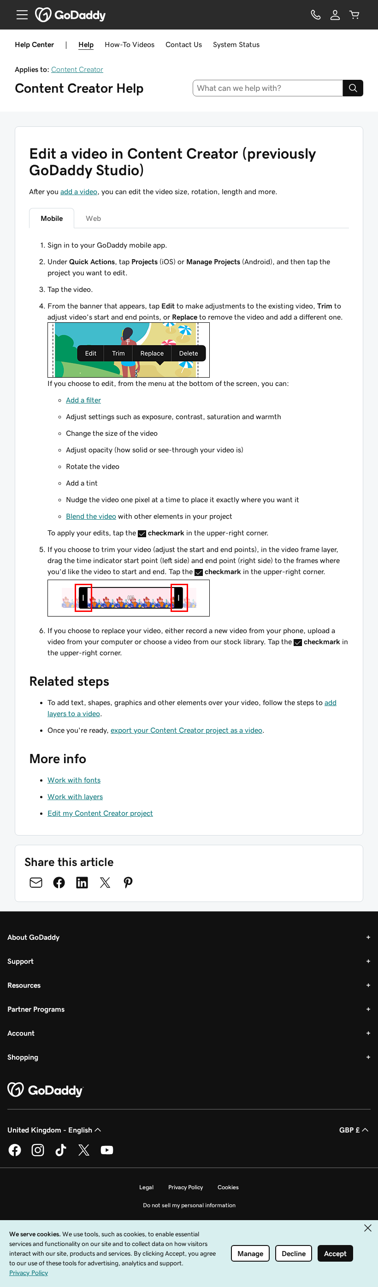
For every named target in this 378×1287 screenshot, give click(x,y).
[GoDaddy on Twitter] (84, 1154)
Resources (24, 985)
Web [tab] (93, 218)
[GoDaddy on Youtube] (107, 1154)
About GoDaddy (33, 937)
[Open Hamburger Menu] (18, 14)
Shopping (22, 1057)
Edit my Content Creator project (100, 813)
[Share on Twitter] (105, 882)
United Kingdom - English (49, 1129)
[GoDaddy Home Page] (45, 1090)
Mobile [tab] (52, 218)
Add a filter (83, 399)
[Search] (353, 88)
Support (20, 961)
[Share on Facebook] (59, 882)
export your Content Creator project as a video (186, 730)
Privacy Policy (185, 1187)
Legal (146, 1187)
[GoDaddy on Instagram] (37, 1154)
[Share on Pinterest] (128, 882)
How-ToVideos (129, 44)
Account (21, 1033)
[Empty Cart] (354, 14)
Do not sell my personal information (189, 1205)
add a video (78, 191)
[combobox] (268, 88)
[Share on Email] (35, 882)
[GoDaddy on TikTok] (60, 1154)
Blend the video (91, 516)
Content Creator (77, 69)
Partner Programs (36, 1009)
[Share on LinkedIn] (82, 882)
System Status (236, 44)
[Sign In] (335, 15)
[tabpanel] (189, 448)
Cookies (228, 1187)
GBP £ (349, 1129)
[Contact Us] (316, 15)
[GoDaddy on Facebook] (14, 1154)
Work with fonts (73, 779)
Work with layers (75, 796)
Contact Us (183, 44)
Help (86, 44)
